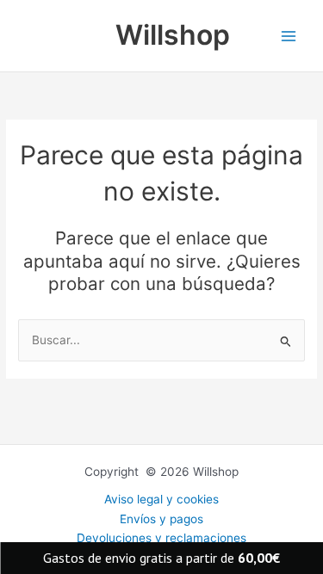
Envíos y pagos (161, 519)
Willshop (172, 35)
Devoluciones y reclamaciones (161, 538)
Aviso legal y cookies (161, 499)
